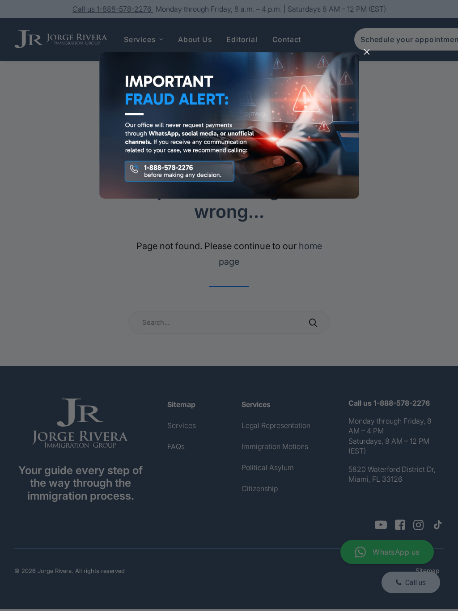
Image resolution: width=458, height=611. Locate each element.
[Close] (366, 52)
